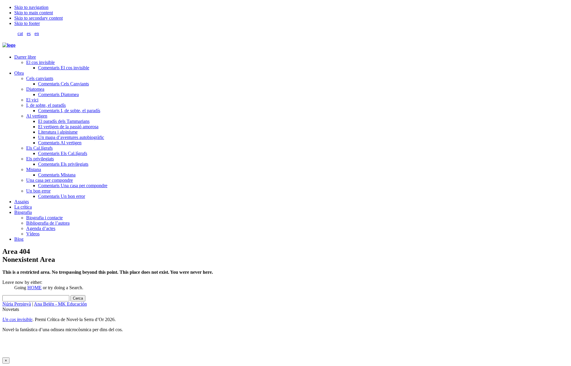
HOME (34, 287)
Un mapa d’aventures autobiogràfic (71, 137)
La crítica (23, 206)
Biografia (23, 212)
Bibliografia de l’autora (48, 223)
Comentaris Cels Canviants (63, 83)
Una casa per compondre (49, 180)
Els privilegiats (40, 158)
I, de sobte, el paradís (46, 105)
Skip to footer (27, 23)
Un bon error (38, 190)
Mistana (33, 169)
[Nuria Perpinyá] (8, 45)
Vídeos (33, 233)
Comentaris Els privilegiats (63, 164)
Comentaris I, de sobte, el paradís (69, 110)
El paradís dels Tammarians (64, 121)
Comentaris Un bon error (61, 196)
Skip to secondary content (38, 18)
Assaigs (21, 201)
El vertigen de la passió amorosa (68, 126)
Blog (18, 239)
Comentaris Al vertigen (59, 142)
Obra (19, 73)
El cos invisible (40, 62)
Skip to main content (33, 12)
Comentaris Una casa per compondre (72, 185)
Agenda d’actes (40, 228)
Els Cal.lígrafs (39, 148)
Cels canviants (39, 78)
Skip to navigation (31, 7)
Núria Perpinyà (16, 303)
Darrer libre (25, 57)
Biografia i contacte (44, 217)
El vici (32, 99)
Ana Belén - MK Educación (60, 303)
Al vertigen (36, 115)
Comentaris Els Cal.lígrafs (62, 153)
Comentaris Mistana (57, 174)
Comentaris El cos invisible (63, 67)
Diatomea (35, 89)
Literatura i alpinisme (58, 131)
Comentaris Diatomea (58, 94)
